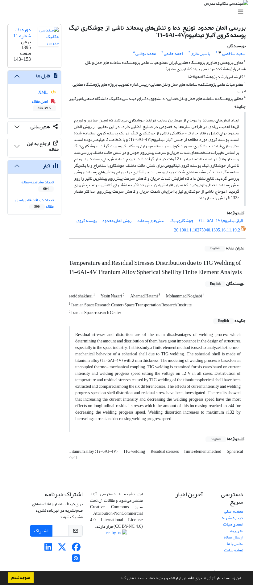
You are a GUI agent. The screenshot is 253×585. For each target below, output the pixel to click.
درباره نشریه (232, 517)
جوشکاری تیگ (181, 220)
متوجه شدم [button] (20, 577)
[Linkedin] (48, 549)
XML (43, 92)
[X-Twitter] (62, 549)
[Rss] (76, 560)
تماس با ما (235, 543)
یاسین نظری (200, 53)
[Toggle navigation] (128, 12)
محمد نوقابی (145, 53)
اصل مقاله (41, 104)
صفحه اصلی (233, 511)
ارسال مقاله (233, 537)
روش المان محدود (116, 220)
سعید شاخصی (234, 53)
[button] (117, 578)
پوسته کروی (87, 220)
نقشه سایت (233, 550)
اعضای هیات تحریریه (233, 527)
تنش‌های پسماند (150, 220)
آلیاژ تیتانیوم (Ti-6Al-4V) (221, 220)
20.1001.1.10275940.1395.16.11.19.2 (207, 230)
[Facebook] (76, 549)
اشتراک (41, 530)
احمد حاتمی (173, 53)
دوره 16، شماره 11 (22, 32)
